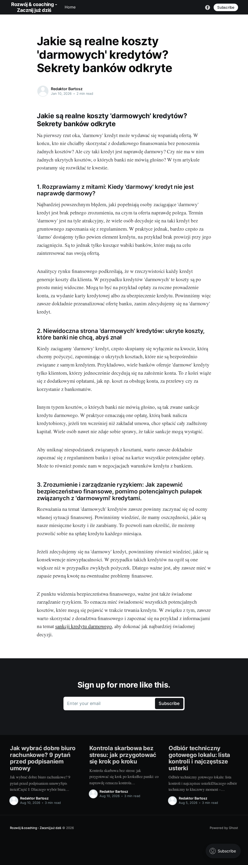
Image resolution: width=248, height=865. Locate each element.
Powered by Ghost (224, 828)
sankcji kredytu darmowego (83, 626)
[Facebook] (207, 7)
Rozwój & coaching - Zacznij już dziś (35, 828)
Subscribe (225, 7)
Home (70, 7)
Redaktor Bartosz (66, 88)
